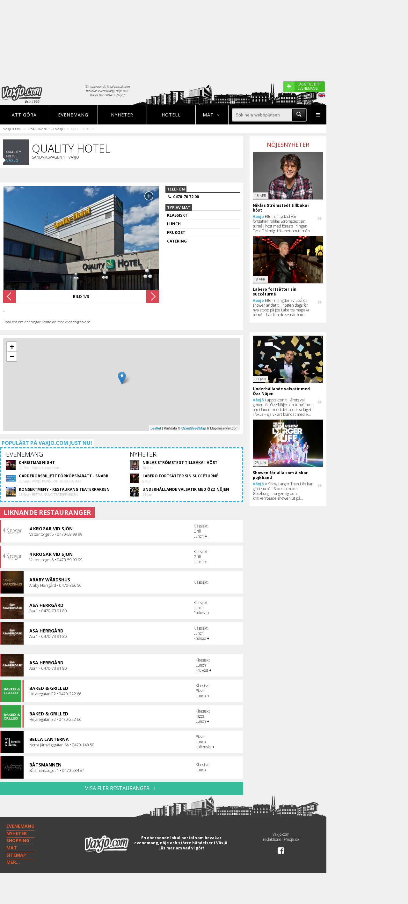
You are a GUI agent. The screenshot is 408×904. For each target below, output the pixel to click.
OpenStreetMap (193, 427)
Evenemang (73, 115)
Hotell (171, 115)
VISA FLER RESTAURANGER (118, 788)
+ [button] (12, 347)
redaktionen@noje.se (281, 839)
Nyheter (122, 115)
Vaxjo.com (12, 128)
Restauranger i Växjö (45, 128)
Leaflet (155, 427)
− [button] (12, 356)
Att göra (24, 115)
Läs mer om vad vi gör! (181, 848)
